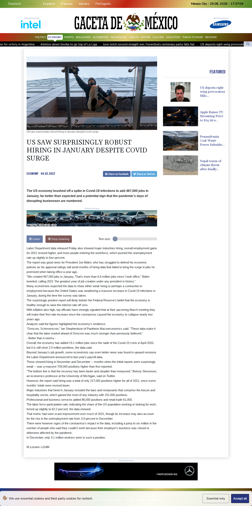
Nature (145, 37)
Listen (36, 239)
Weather (211, 37)
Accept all (240, 498)
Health (134, 37)
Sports (69, 37)
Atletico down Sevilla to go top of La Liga (47, 44)
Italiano (84, 4)
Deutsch (14, 4)
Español (49, 4)
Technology (118, 37)
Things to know (192, 37)
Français (67, 4)
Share (118, 174)
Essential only (216, 498)
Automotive (100, 37)
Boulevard (83, 37)
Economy (55, 37)
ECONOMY (32, 173)
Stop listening (60, 239)
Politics (40, 37)
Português (103, 4)
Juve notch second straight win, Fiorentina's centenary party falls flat (127, 44)
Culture (158, 37)
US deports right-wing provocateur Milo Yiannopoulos (215, 44)
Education (173, 37)
